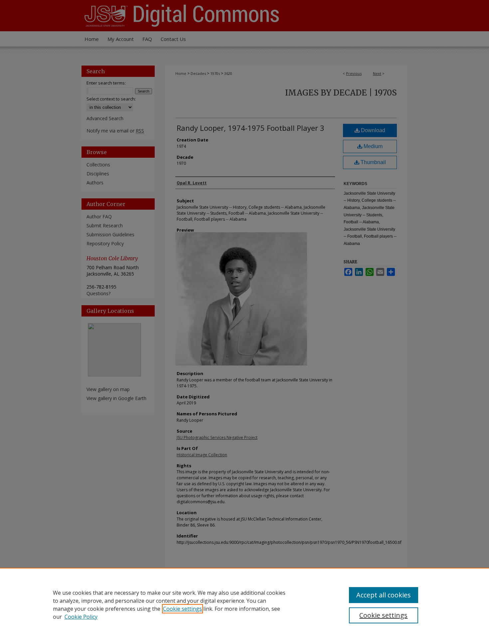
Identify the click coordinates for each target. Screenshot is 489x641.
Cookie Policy (81, 616)
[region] (244, 604)
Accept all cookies (383, 594)
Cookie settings (182, 608)
